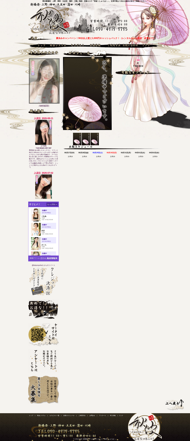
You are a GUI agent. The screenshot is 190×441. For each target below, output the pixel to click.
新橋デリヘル (35, 258)
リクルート (43, 389)
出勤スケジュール (95, 45)
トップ (38, 45)
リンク (149, 45)
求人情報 (113, 415)
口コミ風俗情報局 (49, 258)
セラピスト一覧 (78, 45)
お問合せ (130, 45)
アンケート (43, 361)
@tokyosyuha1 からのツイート (43, 265)
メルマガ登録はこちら (43, 309)
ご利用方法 (112, 45)
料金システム (58, 45)
